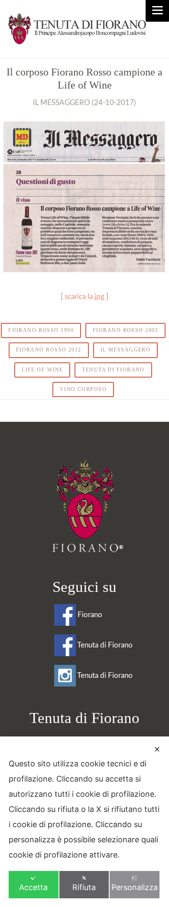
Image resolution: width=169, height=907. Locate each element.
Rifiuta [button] (84, 887)
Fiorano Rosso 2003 (125, 330)
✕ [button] (157, 749)
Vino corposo (83, 389)
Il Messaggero (126, 350)
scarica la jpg (84, 296)
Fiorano (89, 614)
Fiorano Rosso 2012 (48, 350)
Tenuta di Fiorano (113, 370)
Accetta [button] (33, 887)
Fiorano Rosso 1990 (41, 330)
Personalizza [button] (134, 887)
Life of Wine (42, 370)
